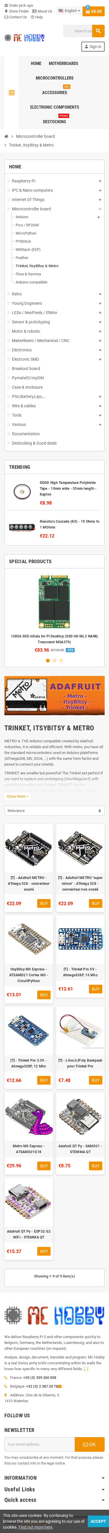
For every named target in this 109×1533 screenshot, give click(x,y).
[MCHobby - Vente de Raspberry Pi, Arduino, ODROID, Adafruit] (24, 38)
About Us (44, 11)
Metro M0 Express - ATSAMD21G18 (29, 1149)
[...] (86, 1369)
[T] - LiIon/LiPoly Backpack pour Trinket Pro (80, 1063)
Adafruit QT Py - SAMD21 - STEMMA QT (80, 1149)
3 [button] (61, 660)
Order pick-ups (18, 5)
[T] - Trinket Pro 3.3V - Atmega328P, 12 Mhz (28, 1063)
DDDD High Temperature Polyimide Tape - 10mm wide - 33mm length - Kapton (68, 488)
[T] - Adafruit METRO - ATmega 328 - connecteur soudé (28, 883)
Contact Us (17, 17)
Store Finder (16, 11)
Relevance (16, 810)
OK (92, 1444)
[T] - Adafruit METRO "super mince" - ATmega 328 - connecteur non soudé (80, 883)
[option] (54, 612)
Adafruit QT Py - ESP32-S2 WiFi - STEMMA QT (29, 1234)
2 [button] (54, 660)
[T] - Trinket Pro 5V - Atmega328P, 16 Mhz (80, 972)
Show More (17, 796)
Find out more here (35, 1527)
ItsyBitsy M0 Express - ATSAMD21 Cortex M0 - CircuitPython (28, 975)
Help (37, 17)
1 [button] (48, 660)
